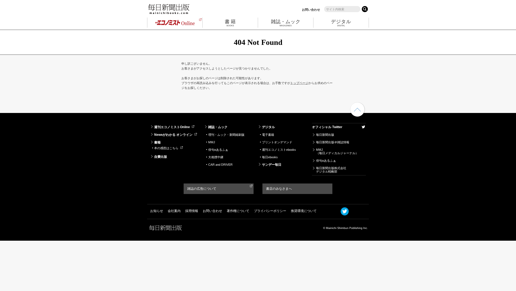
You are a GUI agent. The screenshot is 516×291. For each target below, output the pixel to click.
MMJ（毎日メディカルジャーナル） (337, 151)
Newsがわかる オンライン (173, 134)
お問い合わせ (311, 9)
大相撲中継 (215, 157)
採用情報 (191, 211)
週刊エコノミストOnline (172, 127)
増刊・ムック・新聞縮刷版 (226, 134)
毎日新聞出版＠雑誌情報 (332, 142)
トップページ (299, 83)
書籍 (157, 142)
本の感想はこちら (166, 148)
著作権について (238, 211)
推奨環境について (304, 211)
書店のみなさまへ (279, 188)
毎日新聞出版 (325, 134)
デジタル (268, 127)
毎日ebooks (270, 157)
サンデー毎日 (271, 164)
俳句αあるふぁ (218, 149)
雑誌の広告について (201, 188)
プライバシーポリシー (270, 211)
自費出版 (160, 156)
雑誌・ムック (218, 127)
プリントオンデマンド (277, 142)
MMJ (211, 142)
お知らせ (156, 211)
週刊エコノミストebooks (279, 149)
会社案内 (174, 211)
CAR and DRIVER (220, 164)
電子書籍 (268, 134)
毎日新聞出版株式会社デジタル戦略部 (331, 169)
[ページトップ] (357, 109)
